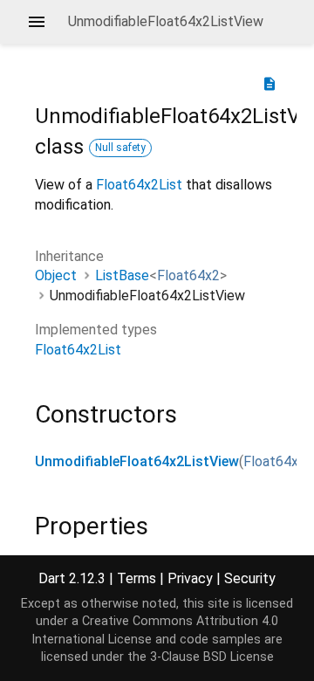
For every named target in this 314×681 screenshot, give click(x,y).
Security (250, 578)
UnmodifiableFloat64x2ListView (137, 461)
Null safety (120, 147)
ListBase (122, 275)
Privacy (190, 578)
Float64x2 (188, 275)
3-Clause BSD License (212, 657)
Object (56, 275)
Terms (136, 578)
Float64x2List (139, 184)
